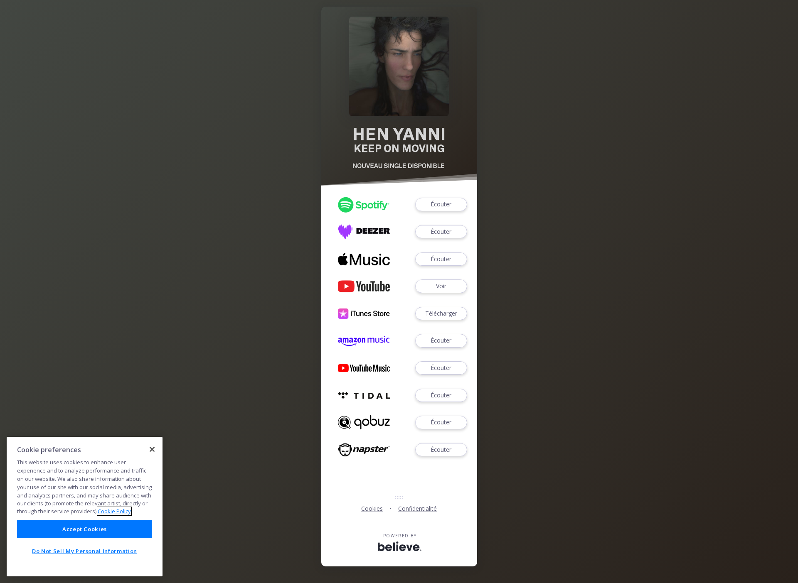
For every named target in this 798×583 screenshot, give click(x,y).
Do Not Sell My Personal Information (84, 551)
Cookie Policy (114, 511)
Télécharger (441, 313)
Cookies (372, 508)
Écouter (441, 204)
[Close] (152, 449)
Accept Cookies (84, 529)
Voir (441, 286)
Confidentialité (417, 508)
